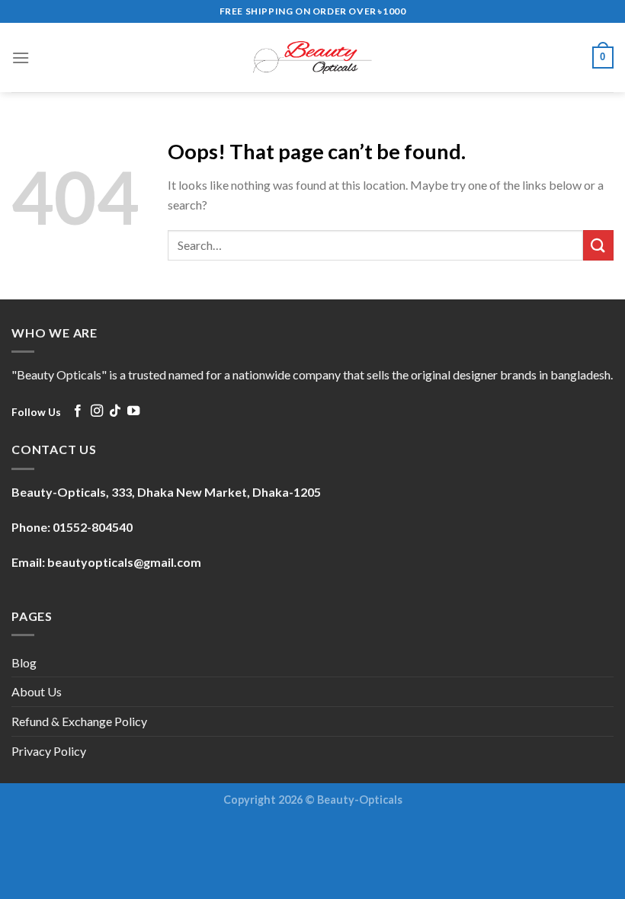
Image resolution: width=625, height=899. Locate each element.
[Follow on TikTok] (115, 411)
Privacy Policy (48, 751)
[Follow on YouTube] (133, 411)
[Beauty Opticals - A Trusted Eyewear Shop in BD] (312, 57)
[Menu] (20, 57)
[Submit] (598, 245)
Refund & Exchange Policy (79, 721)
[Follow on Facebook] (78, 411)
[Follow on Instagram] (97, 411)
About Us (36, 691)
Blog (24, 662)
